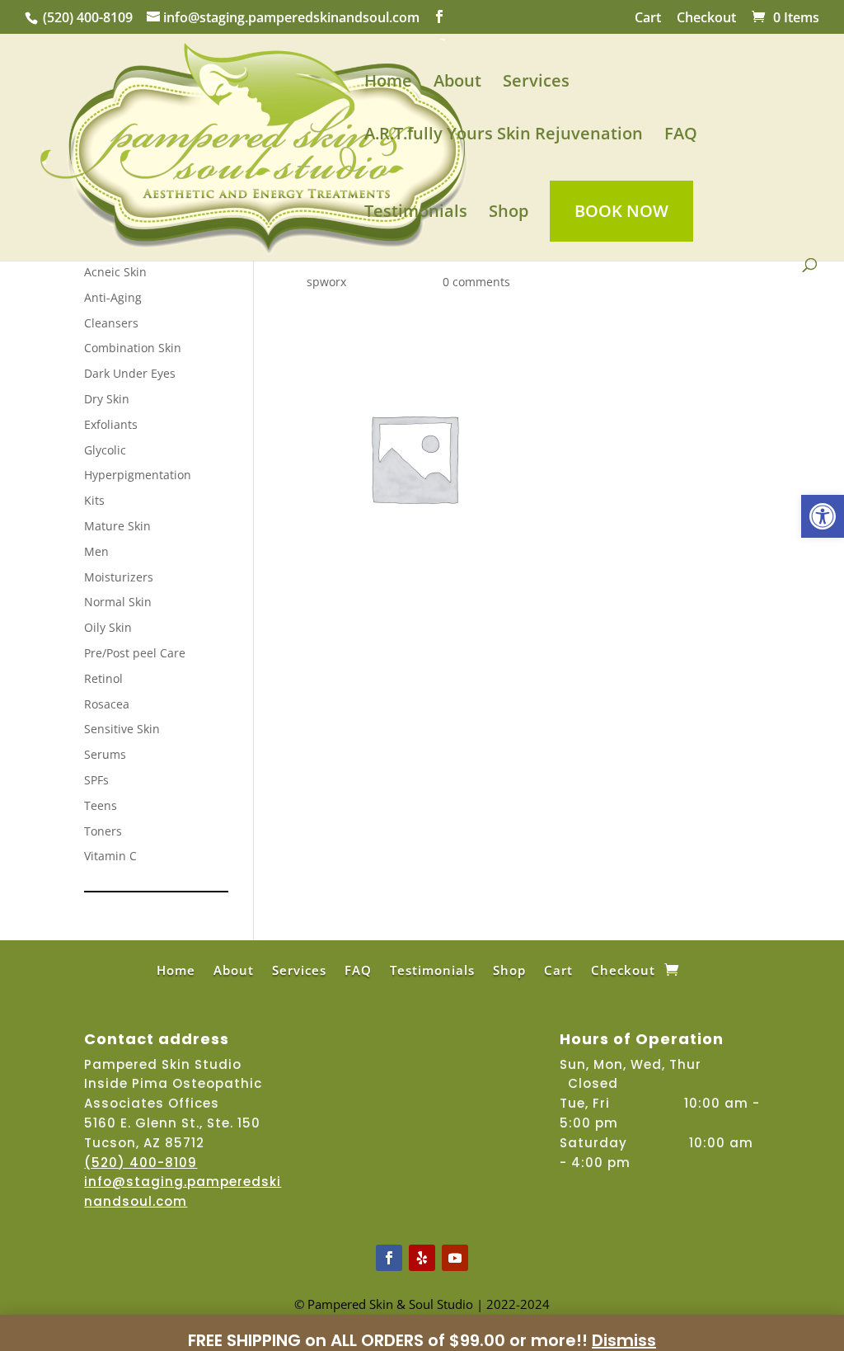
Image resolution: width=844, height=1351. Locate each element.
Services (536, 83)
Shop (508, 213)
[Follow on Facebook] (389, 1258)
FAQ (680, 136)
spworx (326, 282)
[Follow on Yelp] (422, 1258)
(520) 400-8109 (88, 17)
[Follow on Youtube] (455, 1258)
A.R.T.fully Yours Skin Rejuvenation (503, 136)
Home (388, 83)
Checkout (706, 18)
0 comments (476, 282)
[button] (822, 516)
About (457, 83)
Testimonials (415, 213)
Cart (648, 18)
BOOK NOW (621, 211)
